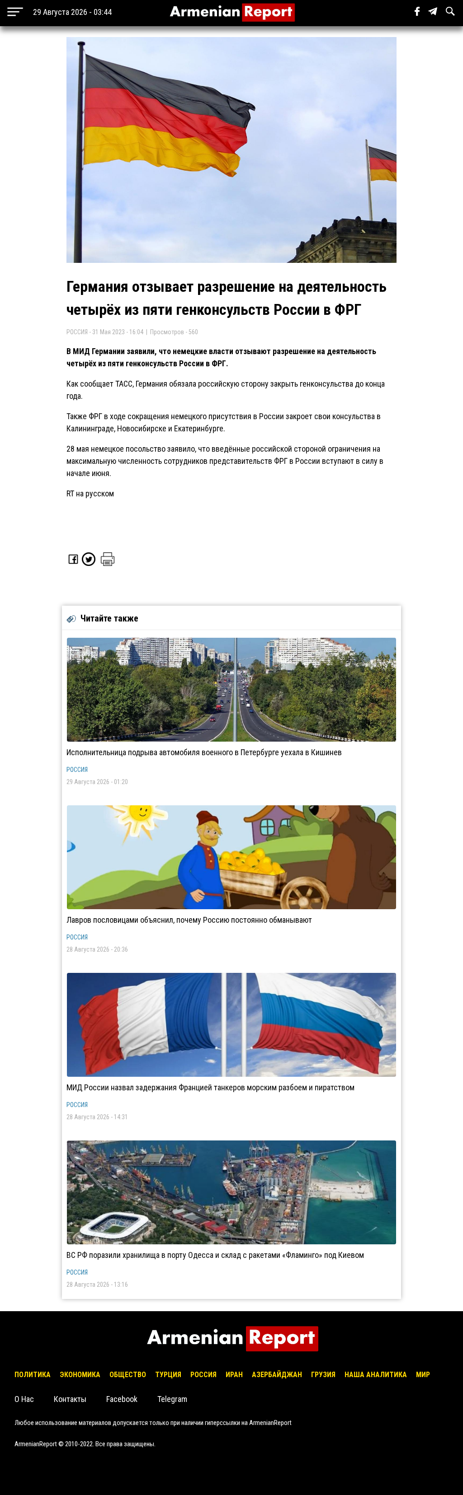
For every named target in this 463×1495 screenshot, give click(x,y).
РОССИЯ (77, 769)
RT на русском (90, 493)
